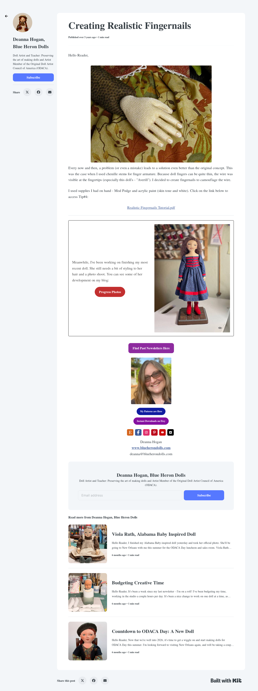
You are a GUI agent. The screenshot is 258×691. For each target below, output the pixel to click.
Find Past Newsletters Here (151, 348)
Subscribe (33, 77)
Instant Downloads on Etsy (151, 421)
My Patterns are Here (151, 411)
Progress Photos (110, 291)
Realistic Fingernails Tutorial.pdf (151, 207)
